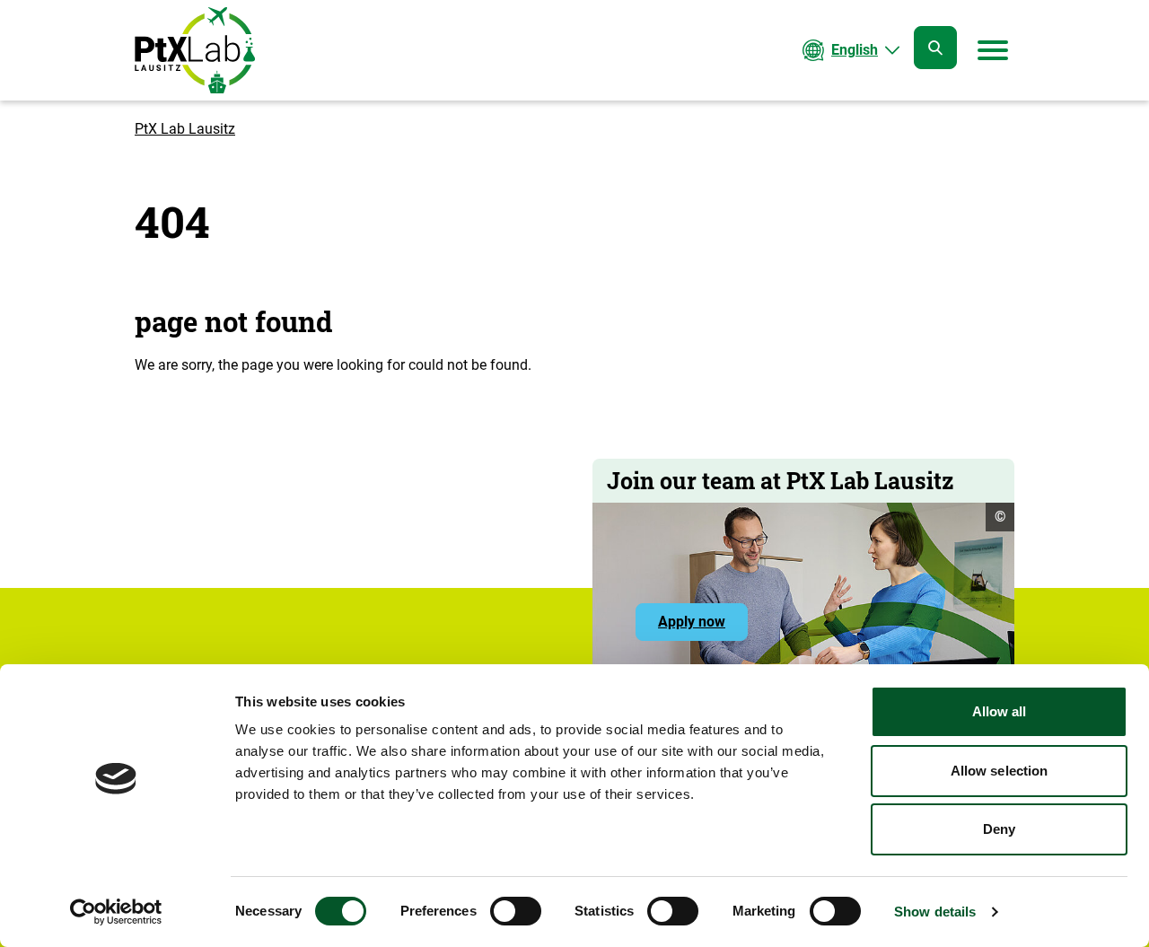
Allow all (999, 711)
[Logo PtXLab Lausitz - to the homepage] (195, 50)
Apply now (703, 626)
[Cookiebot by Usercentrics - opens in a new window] (116, 912)
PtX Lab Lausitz (185, 128)
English (854, 49)
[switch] (515, 911)
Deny (999, 829)
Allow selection (999, 770)
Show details (935, 911)
